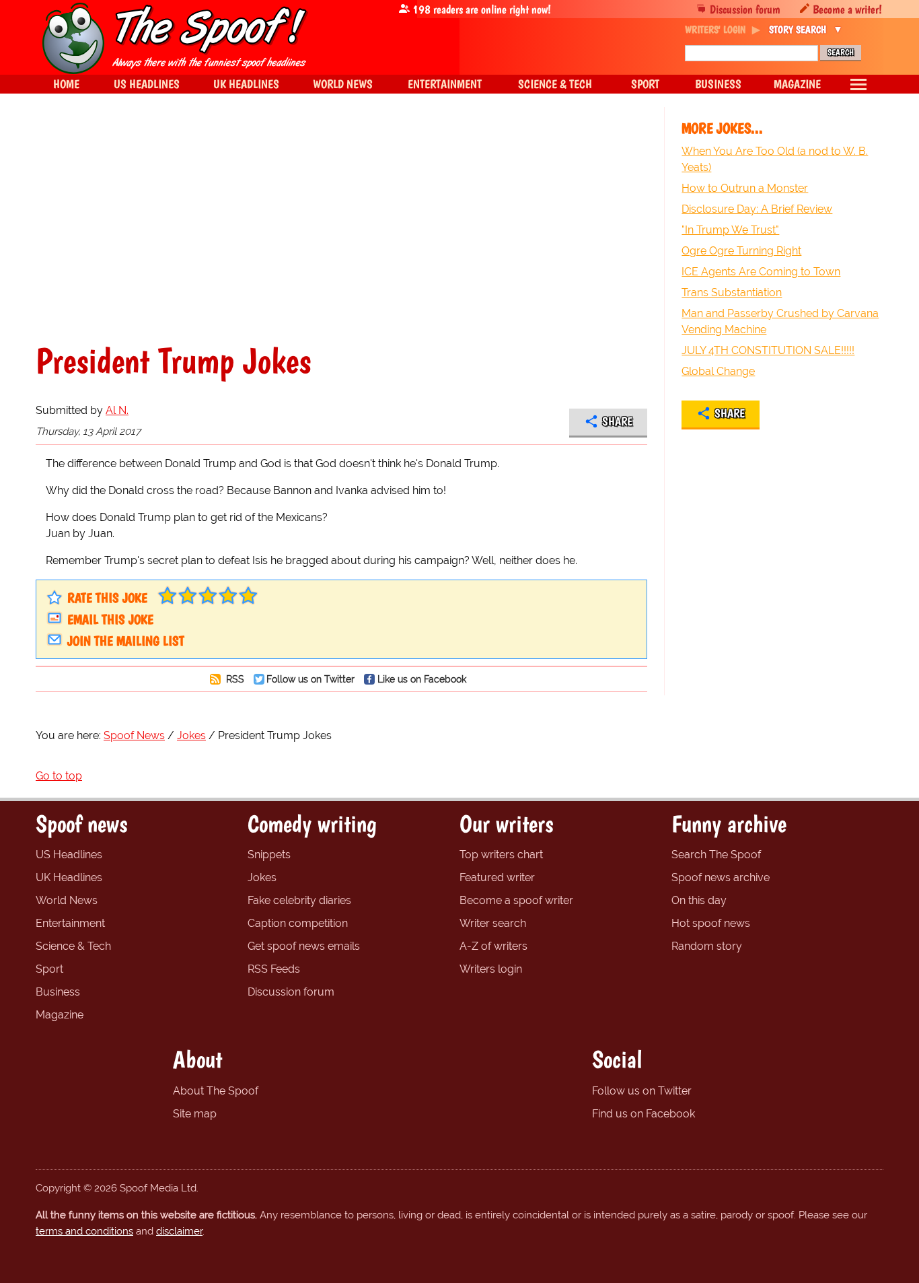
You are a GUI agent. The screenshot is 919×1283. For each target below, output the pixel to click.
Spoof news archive (720, 877)
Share (617, 421)
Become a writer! (847, 9)
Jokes (262, 877)
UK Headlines (69, 877)
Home (66, 84)
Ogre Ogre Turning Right (741, 250)
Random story (706, 946)
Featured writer (497, 877)
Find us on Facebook (643, 1113)
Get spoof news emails (304, 946)
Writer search (492, 923)
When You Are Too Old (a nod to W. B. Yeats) (775, 159)
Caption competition (298, 923)
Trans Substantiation (732, 292)
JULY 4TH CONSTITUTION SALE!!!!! (768, 350)
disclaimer (179, 1231)
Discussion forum (745, 9)
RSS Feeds (274, 969)
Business (58, 991)
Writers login (490, 969)
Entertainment (70, 923)
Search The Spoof (716, 854)
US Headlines (69, 854)
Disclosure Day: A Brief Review (757, 209)
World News (67, 900)
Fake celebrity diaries (299, 900)
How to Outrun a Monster (745, 188)
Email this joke (110, 619)
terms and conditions (84, 1231)
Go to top (59, 775)
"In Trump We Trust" (730, 229)
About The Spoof (215, 1090)
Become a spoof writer (516, 900)
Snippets (269, 854)
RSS (233, 679)
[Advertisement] (341, 225)
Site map (195, 1113)
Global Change (718, 371)
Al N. (117, 410)
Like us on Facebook (421, 679)
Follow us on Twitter (310, 679)
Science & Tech (73, 946)
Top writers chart (501, 854)
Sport (49, 969)
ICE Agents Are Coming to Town (761, 271)
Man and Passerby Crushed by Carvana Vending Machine (780, 321)
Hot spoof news (710, 923)
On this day (699, 900)
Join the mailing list (125, 641)
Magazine (59, 1014)
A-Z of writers (493, 946)
